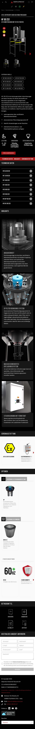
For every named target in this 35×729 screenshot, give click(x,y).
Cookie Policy (11, 690)
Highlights (17, 159)
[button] (30, 54)
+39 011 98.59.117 (12, 704)
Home (2, 10)
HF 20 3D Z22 (18, 81)
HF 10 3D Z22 (18, 85)
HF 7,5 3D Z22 (7, 88)
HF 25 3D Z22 (7, 81)
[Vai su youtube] (13, 708)
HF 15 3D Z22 (7, 85)
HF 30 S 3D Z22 (7, 78)
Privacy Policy (4, 690)
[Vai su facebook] (16, 708)
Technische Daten (7, 159)
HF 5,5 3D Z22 (19, 88)
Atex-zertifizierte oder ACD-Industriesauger (14, 15)
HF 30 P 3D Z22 (19, 78)
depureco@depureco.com (15, 701)
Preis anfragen (8, 153)
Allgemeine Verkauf (5, 692)
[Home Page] (17, 2)
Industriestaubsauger (10, 10)
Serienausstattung (27, 159)
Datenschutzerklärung (19, 662)
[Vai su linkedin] (9, 708)
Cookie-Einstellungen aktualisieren (23, 690)
